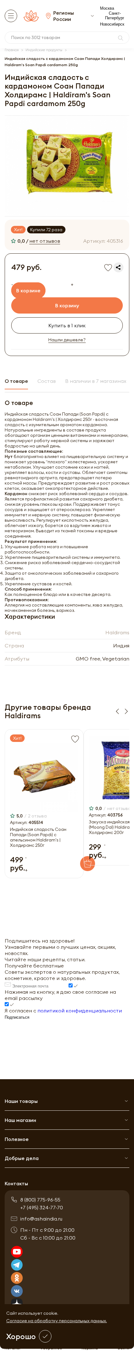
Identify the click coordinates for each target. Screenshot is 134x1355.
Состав (46, 381)
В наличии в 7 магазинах (95, 381)
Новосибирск (112, 24)
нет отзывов (44, 241)
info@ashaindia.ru (41, 1219)
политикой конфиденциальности (79, 1010)
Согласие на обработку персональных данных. (56, 1320)
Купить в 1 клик (67, 325)
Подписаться (17, 1017)
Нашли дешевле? (67, 340)
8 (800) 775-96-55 (40, 1200)
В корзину (67, 305)
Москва (107, 8)
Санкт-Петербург (114, 15)
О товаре (16, 381)
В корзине (28, 290)
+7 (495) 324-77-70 (41, 1207)
